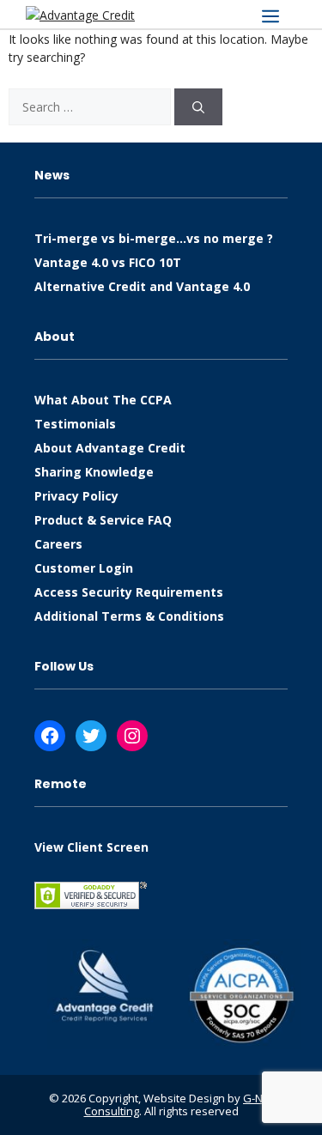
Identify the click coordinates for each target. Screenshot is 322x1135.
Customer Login (83, 568)
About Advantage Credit (109, 448)
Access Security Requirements (128, 592)
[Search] (198, 106)
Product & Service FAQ (103, 520)
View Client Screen (91, 847)
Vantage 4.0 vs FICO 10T (107, 262)
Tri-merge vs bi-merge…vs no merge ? (153, 238)
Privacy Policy (76, 496)
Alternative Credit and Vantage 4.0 (142, 286)
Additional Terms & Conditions (129, 616)
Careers (58, 544)
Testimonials (75, 424)
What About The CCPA (103, 399)
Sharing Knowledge (94, 472)
